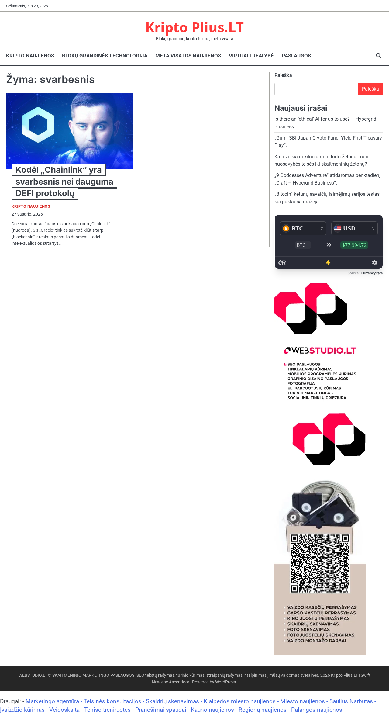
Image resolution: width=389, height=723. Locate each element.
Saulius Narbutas (351, 701)
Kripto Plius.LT (194, 27)
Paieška (283, 75)
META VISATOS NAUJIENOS (188, 56)
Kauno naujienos (212, 709)
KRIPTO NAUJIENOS (30, 56)
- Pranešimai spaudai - (161, 709)
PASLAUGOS (296, 56)
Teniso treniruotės (107, 709)
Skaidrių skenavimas (172, 701)
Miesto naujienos (302, 701)
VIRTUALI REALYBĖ (251, 56)
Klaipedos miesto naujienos (240, 701)
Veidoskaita (64, 709)
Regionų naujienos (263, 709)
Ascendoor (179, 682)
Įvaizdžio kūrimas (22, 709)
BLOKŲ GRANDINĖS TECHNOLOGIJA (104, 56)
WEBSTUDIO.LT (33, 675)
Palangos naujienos (316, 709)
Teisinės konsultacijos (112, 701)
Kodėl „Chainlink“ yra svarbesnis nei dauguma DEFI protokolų (64, 181)
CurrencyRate (372, 273)
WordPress (225, 682)
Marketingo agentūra (52, 701)
